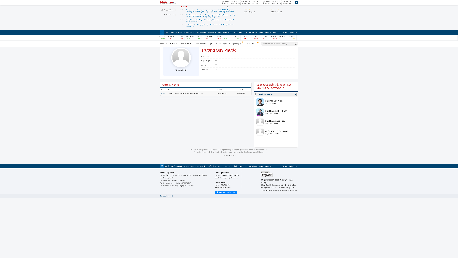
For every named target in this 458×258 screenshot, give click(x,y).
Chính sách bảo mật (166, 196)
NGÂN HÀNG (212, 32)
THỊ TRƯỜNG (252, 32)
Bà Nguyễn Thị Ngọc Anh (276, 131)
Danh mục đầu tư (169, 15)
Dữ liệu (284, 32)
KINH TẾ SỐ (243, 32)
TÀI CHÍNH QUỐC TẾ (225, 32)
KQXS (210, 44)
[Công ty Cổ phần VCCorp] (267, 177)
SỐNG (261, 32)
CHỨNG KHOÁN (176, 32)
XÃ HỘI (167, 32)
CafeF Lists (293, 32)
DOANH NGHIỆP (200, 32)
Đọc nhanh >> (231, 7)
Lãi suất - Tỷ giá (221, 44)
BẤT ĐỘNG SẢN (189, 32)
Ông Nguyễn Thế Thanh (276, 111)
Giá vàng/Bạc (201, 44)
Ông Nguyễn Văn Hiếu (275, 121)
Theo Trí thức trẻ (229, 155)
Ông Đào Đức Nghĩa (274, 101)
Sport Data (251, 44)
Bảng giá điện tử (168, 10)
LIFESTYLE (268, 32)
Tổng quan (164, 44)
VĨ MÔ (235, 32)
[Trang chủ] (162, 32)
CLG (163, 93)
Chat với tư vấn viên (227, 192)
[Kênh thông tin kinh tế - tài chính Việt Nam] (168, 3)
